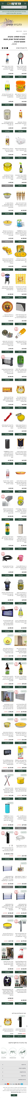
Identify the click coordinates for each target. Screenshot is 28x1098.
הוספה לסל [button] (20, 1036)
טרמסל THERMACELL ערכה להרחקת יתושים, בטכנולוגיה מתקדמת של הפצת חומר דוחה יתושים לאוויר (8, 454)
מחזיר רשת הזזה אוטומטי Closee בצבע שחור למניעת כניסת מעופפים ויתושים (20, 991)
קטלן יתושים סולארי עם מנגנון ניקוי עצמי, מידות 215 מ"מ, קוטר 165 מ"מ (7, 594)
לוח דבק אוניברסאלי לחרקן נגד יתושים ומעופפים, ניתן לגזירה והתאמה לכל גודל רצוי (20, 316)
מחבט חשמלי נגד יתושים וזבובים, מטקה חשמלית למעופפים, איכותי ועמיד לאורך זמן (21, 68)
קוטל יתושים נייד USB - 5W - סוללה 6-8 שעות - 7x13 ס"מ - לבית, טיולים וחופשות (20, 371)
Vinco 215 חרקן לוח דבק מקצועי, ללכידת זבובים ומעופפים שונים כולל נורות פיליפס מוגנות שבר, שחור (8, 623)
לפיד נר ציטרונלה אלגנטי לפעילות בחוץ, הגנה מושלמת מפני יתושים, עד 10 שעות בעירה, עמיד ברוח (20, 483)
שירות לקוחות (23, 1072)
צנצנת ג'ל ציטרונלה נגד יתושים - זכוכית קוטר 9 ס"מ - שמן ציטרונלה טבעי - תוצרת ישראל (7, 177)
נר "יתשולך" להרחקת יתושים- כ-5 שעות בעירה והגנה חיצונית (20, 877)
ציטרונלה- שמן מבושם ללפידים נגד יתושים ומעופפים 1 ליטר (20, 123)
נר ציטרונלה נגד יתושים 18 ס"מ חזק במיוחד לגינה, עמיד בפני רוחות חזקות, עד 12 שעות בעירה (7, 233)
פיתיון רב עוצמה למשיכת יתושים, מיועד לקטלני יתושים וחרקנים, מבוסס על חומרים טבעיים (20, 454)
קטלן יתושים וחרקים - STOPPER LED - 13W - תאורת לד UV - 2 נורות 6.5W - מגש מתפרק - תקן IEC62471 (7, 907)
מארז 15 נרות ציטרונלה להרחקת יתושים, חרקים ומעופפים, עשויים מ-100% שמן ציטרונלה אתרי (8, 399)
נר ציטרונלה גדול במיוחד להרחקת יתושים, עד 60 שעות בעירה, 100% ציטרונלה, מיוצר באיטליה (20, 595)
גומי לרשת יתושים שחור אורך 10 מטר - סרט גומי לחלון (7, 566)
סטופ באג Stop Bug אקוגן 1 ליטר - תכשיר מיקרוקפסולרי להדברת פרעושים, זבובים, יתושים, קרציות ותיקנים (20, 963)
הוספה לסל (20, 76)
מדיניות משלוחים (22, 1079)
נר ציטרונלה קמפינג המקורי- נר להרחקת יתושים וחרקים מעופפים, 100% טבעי (20, 426)
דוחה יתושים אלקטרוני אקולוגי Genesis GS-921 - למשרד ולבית (20, 150)
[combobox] (14, 7)
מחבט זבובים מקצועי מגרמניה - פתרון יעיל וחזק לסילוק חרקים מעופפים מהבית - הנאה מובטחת (8, 790)
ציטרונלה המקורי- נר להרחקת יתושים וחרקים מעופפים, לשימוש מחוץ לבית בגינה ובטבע (7, 205)
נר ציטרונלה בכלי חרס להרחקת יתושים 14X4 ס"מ (8, 315)
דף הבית (25, 31)
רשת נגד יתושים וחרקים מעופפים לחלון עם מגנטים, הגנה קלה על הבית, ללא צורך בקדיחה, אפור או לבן (8, 706)
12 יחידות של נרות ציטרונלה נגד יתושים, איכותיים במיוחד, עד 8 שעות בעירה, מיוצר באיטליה (7, 261)
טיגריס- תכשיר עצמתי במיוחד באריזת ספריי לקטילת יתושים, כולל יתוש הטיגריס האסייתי (7, 68)
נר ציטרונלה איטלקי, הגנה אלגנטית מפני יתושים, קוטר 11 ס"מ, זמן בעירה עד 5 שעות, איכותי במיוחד (8, 650)
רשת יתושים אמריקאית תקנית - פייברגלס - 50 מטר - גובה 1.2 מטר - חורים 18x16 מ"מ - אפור (20, 936)
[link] (20, 1026)
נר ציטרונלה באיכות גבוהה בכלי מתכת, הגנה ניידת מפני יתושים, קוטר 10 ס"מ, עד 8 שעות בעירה (7, 734)
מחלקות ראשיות (22, 1068)
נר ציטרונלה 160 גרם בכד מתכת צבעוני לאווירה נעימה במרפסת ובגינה (21, 567)
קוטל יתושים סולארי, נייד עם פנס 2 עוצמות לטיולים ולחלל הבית (20, 622)
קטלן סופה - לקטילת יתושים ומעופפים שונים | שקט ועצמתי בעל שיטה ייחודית (7, 288)
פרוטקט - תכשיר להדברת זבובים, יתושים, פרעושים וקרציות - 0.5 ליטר (8, 482)
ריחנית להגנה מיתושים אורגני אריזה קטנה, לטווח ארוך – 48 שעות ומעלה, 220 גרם (7, 538)
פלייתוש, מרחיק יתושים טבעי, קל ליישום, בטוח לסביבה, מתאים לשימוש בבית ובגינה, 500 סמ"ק (7, 678)
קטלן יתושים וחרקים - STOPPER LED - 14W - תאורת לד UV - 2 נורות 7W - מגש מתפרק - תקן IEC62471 (7, 878)
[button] (1, 1026)
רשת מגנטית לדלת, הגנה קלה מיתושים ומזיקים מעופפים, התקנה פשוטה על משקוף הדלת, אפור (21, 650)
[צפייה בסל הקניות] (2, 3)
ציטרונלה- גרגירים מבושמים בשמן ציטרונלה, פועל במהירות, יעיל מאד (8, 150)
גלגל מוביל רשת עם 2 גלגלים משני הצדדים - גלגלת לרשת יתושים (7, 426)
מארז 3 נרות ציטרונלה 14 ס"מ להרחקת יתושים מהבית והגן (20, 260)
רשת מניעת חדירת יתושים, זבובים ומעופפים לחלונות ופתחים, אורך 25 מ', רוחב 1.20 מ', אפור (8, 511)
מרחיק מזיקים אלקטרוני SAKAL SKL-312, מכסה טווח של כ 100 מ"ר (7, 123)
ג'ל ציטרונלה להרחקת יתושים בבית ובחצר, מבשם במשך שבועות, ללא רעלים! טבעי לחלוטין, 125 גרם (20, 96)
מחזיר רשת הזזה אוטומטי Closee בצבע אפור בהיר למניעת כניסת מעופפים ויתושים (8, 963)
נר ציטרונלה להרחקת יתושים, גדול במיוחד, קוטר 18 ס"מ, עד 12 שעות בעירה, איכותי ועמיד (20, 734)
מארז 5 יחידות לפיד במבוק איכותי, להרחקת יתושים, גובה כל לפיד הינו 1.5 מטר (20, 204)
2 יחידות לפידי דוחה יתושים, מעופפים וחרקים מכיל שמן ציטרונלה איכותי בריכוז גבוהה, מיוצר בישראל (7, 343)
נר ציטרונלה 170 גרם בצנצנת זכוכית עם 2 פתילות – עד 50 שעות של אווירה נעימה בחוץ (20, 789)
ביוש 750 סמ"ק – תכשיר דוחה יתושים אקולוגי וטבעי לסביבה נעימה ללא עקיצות (20, 678)
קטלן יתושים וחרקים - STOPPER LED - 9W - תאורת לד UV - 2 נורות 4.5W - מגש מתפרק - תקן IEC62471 (20, 907)
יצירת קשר (23, 1075)
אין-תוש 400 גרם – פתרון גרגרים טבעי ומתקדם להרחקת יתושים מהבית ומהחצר (21, 818)
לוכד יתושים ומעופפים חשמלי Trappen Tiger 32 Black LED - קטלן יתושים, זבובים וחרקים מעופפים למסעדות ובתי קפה (7, 992)
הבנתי (14, 1095)
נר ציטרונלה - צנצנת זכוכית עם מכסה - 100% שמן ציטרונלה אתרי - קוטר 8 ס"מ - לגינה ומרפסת (20, 511)
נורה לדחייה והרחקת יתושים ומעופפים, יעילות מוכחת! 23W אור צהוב (21, 343)
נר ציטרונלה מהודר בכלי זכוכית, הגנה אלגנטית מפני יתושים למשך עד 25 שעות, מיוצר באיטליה (21, 399)
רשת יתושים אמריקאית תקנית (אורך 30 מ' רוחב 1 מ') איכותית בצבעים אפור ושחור (7, 849)
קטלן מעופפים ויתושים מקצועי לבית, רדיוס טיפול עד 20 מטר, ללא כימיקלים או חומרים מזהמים (7, 371)
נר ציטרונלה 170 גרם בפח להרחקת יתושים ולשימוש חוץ (7, 934)
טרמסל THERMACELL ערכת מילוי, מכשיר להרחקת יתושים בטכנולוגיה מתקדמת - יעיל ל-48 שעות (20, 233)
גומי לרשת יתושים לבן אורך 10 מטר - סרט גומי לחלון (21, 846)
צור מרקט (24, 1064)
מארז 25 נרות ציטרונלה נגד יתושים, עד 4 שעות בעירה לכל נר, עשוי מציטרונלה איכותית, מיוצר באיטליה (21, 289)
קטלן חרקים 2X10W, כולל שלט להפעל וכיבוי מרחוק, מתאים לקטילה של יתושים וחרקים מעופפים (8, 762)
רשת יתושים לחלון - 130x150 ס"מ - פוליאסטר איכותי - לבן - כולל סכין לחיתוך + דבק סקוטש (20, 762)
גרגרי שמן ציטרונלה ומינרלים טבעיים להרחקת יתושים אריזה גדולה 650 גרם (7, 95)
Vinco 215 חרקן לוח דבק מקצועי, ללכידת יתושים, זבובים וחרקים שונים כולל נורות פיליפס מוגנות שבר (21, 706)
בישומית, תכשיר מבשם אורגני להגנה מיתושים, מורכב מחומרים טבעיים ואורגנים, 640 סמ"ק (20, 177)
